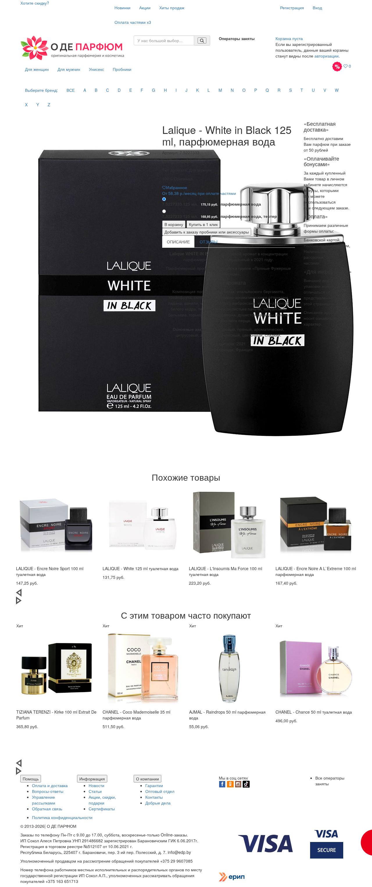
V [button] (324, 90)
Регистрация (292, 7)
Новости (96, 785)
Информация (92, 779)
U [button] (313, 90)
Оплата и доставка (50, 785)
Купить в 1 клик (203, 224)
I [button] (176, 90)
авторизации (326, 56)
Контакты (154, 797)
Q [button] (267, 90)
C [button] (107, 90)
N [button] (232, 90)
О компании (147, 779)
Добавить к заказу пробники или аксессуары (206, 232)
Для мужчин (69, 69)
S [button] (290, 90)
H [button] (165, 90)
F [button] (142, 90)
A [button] (84, 90)
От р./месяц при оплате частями (199, 193)
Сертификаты (102, 808)
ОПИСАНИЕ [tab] (178, 242)
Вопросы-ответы (47, 791)
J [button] (186, 90)
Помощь (31, 779)
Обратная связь (47, 808)
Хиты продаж (171, 7)
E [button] (130, 90)
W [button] (337, 90)
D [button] (119, 90)
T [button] (302, 90)
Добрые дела (158, 803)
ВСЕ (71, 90)
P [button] (255, 90)
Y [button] (37, 104)
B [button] (96, 90)
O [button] (244, 90)
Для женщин (37, 69)
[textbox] (164, 40)
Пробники (122, 69)
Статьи (95, 791)
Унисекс (96, 69)
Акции (145, 7)
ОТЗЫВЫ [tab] (208, 242)
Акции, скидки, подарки (102, 800)
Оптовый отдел (159, 791)
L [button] (209, 90)
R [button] (279, 90)
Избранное (176, 187)
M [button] (220, 90)
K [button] (197, 90)
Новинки (122, 7)
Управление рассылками (43, 800)
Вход (317, 7)
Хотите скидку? (34, 3)
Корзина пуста (289, 38)
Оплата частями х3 (133, 22)
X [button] (26, 104)
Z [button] (49, 104)
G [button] (153, 90)
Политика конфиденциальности (62, 817)
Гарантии (154, 785)
